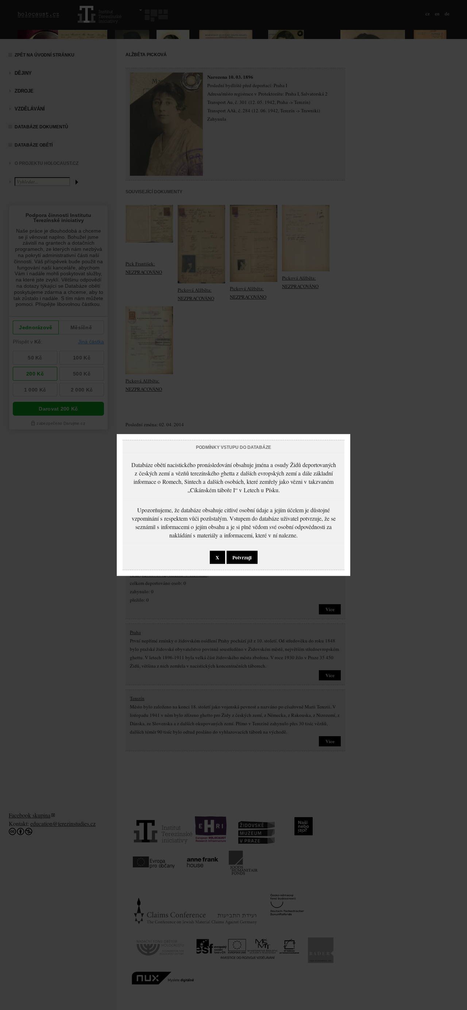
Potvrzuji (242, 557)
